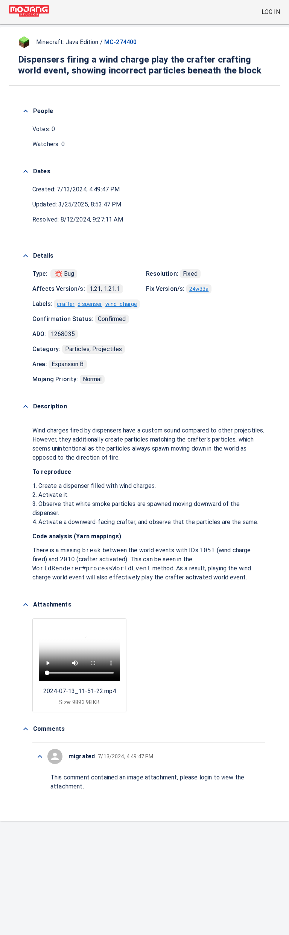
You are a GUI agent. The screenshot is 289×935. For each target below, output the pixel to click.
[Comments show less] (25, 728)
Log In (271, 11)
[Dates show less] (25, 171)
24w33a (199, 289)
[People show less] (25, 111)
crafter (66, 304)
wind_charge (121, 304)
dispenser (90, 304)
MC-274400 (120, 42)
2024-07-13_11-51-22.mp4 (79, 691)
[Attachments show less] (25, 604)
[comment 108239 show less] (39, 756)
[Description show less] (25, 406)
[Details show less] (25, 255)
